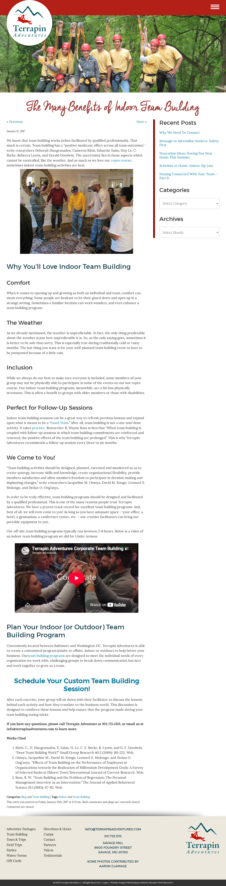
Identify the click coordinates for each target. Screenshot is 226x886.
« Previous (15, 122)
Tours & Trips (16, 840)
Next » (142, 122)
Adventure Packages (21, 829)
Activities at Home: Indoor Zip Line (186, 166)
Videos (48, 850)
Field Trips (14, 845)
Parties (11, 850)
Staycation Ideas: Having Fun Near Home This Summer (186, 155)
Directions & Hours (57, 829)
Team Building (41, 797)
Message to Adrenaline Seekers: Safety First (189, 143)
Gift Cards (14, 861)
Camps (48, 834)
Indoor (63, 797)
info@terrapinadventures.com (113, 829)
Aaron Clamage (113, 866)
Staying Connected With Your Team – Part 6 (188, 176)
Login (105, 882)
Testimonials (53, 856)
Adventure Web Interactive (160, 882)
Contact (49, 840)
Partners (50, 845)
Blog (24, 797)
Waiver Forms (16, 856)
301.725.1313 (113, 836)
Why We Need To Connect (179, 132)
